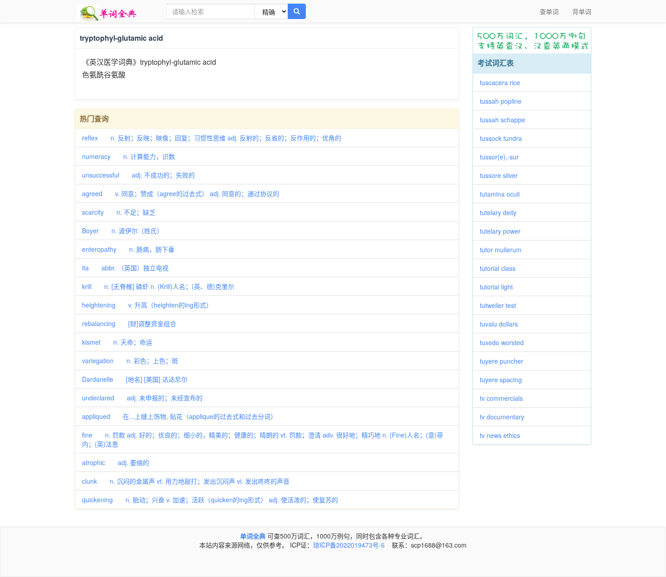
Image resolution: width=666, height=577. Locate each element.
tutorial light (499, 286)
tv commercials (504, 398)
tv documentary (505, 416)
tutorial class (501, 268)
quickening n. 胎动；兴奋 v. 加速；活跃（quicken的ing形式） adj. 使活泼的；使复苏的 (210, 499)
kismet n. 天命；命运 (117, 341)
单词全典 (252, 535)
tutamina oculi (503, 193)
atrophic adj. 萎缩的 (115, 462)
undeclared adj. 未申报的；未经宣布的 (142, 397)
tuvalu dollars (502, 323)
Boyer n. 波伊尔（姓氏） (122, 230)
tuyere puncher (505, 360)
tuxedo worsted (505, 342)
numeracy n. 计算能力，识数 (128, 156)
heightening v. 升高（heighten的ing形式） (147, 304)
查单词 (549, 11)
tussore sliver (502, 175)
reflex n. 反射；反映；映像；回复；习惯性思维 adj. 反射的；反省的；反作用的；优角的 (211, 137)
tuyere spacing (504, 379)
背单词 (581, 11)
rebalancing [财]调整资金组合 (129, 323)
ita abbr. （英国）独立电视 (125, 267)
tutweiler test (501, 305)
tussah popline (504, 101)
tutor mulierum (504, 249)
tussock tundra (504, 138)
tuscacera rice (503, 82)
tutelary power (503, 231)
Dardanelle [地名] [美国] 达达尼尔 (135, 379)
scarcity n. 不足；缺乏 (118, 211)
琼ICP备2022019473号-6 (349, 544)
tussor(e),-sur (502, 156)
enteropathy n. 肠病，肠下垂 (128, 249)
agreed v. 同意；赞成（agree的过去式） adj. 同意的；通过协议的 (180, 193)
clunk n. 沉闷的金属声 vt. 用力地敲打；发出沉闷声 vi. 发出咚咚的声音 (186, 481)
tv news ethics (503, 435)
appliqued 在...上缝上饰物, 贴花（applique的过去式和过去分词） (179, 416)
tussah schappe (505, 119)
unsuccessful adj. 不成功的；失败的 (138, 174)
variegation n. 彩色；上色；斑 (130, 360)
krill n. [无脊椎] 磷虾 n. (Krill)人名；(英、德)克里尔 (158, 286)
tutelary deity (501, 212)
